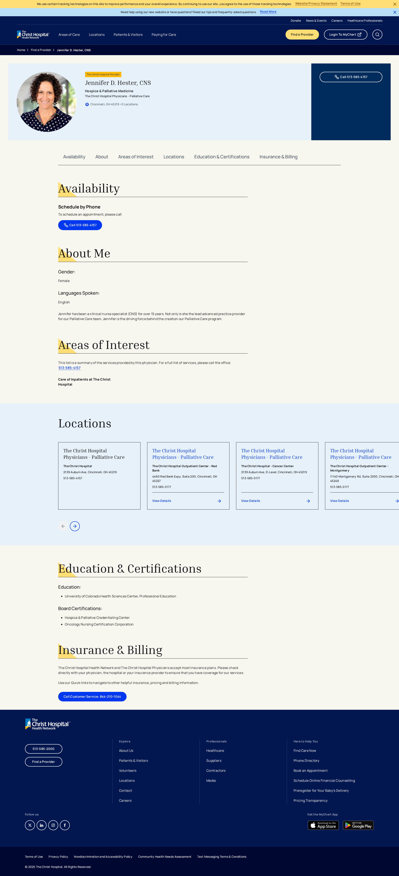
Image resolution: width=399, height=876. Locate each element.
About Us (126, 750)
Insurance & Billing (279, 157)
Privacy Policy (58, 857)
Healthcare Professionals (364, 20)
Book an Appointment (311, 771)
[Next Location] (75, 526)
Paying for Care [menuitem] (164, 34)
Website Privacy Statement (316, 4)
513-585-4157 (69, 367)
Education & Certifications (222, 157)
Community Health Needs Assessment (164, 857)
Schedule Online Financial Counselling (324, 780)
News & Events (316, 20)
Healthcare (215, 750)
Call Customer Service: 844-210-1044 (92, 696)
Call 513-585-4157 (353, 77)
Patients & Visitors (133, 760)
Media (211, 780)
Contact (125, 790)
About (101, 157)
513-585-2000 (44, 749)
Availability (74, 157)
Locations (174, 157)
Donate (296, 20)
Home (21, 50)
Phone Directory (306, 760)
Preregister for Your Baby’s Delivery (321, 790)
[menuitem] (296, 20)
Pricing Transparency (311, 800)
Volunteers (127, 770)
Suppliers (213, 760)
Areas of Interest (136, 157)
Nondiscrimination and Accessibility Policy (103, 857)
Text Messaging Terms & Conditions (221, 857)
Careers (336, 20)
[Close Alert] (394, 4)
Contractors (216, 770)
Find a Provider (302, 34)
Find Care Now (305, 750)
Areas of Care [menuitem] (69, 34)
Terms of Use (350, 4)
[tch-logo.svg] (34, 34)
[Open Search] (377, 35)
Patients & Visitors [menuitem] (128, 34)
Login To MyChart (348, 35)
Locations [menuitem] (97, 34)
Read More (268, 12)
